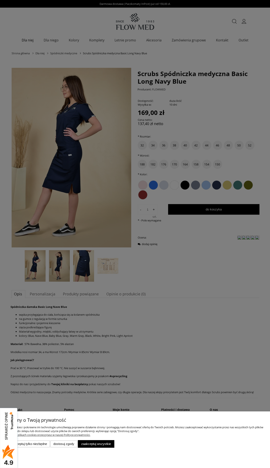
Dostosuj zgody (63, 444)
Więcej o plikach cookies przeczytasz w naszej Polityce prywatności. (48, 435)
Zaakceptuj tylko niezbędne (28, 444)
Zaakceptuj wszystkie (96, 444)
